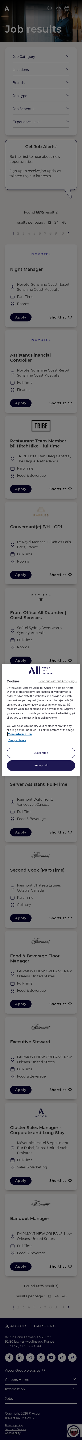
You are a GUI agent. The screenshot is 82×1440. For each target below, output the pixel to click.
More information (20, 734)
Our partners (17, 740)
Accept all (41, 765)
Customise (41, 752)
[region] (41, 720)
